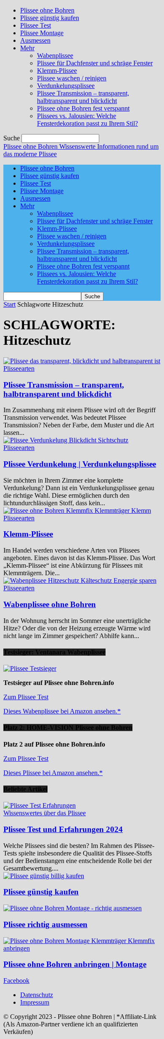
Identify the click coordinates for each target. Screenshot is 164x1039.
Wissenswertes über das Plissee (44, 813)
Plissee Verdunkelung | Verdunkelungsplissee (79, 464)
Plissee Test (35, 25)
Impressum (34, 1002)
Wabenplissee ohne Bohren (49, 604)
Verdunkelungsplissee (66, 85)
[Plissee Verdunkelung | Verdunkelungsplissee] (65, 440)
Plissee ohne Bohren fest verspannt (83, 108)
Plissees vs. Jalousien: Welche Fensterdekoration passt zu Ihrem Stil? (87, 119)
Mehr (27, 48)
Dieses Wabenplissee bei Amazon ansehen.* (62, 711)
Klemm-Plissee (57, 70)
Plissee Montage (41, 32)
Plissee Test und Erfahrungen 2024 (63, 829)
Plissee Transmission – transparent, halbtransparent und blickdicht (83, 97)
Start (9, 304)
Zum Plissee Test (25, 696)
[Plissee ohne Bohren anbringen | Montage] (82, 948)
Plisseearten (18, 368)
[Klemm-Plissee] (77, 510)
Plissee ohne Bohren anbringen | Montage (74, 964)
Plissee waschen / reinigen (71, 78)
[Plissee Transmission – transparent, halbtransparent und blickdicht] (81, 360)
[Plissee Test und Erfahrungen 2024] (39, 805)
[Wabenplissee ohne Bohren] (79, 580)
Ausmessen (35, 40)
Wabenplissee (55, 55)
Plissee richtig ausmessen (45, 924)
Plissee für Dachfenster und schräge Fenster (95, 63)
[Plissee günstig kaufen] (43, 875)
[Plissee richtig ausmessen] (72, 908)
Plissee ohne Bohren (47, 10)
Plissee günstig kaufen (49, 17)
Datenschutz (36, 994)
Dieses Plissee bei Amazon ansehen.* (53, 772)
